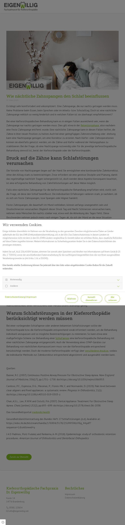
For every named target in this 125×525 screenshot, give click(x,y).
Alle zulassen (112, 299)
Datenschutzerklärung (15, 297)
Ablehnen (71, 298)
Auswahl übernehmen (91, 299)
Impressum (32, 297)
